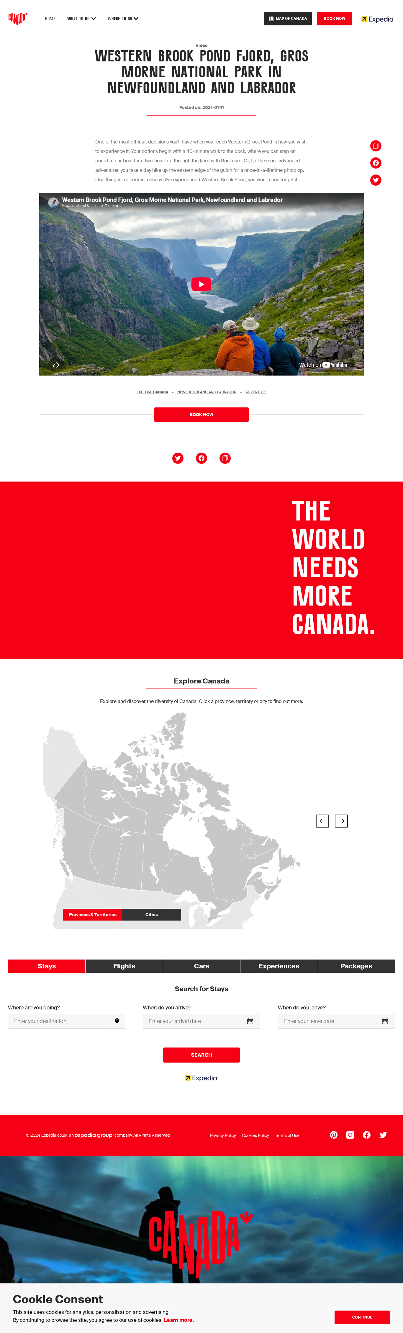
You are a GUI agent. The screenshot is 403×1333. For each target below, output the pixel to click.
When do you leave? (302, 1007)
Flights (124, 966)
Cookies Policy (255, 1135)
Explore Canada (152, 392)
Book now (334, 18)
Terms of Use (287, 1135)
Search (201, 1055)
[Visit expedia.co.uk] (377, 19)
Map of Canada (291, 18)
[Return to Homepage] (18, 19)
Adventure (256, 392)
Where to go (121, 19)
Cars (201, 966)
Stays (47, 966)
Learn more (178, 1320)
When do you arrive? (167, 1007)
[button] (322, 821)
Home (50, 19)
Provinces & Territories (93, 914)
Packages (356, 966)
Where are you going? (34, 1007)
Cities (151, 914)
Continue (362, 1317)
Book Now (201, 414)
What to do (79, 19)
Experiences (278, 966)
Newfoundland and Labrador (206, 392)
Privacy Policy (223, 1135)
